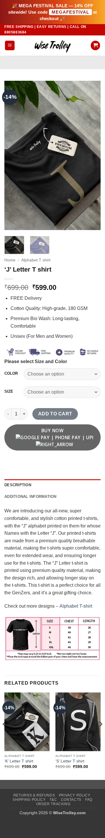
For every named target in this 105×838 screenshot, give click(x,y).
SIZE (8, 392)
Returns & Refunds (34, 795)
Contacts (71, 800)
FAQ (88, 800)
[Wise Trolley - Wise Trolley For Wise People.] (52, 45)
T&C (53, 800)
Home (9, 260)
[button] (10, 45)
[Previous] (13, 155)
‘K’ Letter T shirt (18, 761)
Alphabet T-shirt (76, 606)
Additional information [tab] (30, 496)
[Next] (91, 155)
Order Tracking (53, 804)
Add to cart (55, 413)
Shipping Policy (29, 800)
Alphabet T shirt (35, 260)
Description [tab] (17, 485)
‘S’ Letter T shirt (69, 761)
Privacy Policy (74, 795)
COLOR (11, 374)
